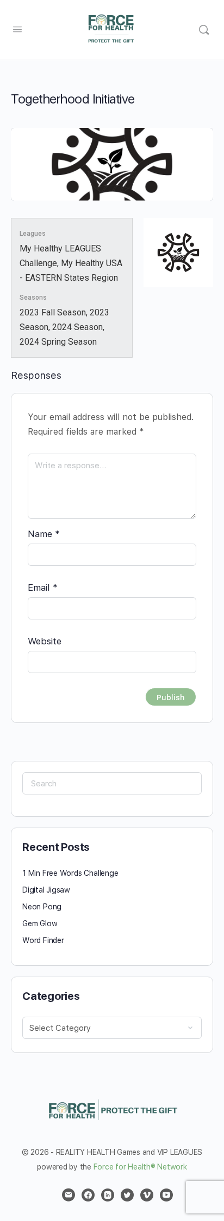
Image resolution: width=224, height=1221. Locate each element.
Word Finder (43, 940)
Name (44, 533)
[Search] (203, 30)
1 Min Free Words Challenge (70, 873)
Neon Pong (41, 906)
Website (44, 641)
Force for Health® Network (140, 1166)
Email (43, 587)
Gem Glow (39, 923)
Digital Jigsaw (46, 890)
